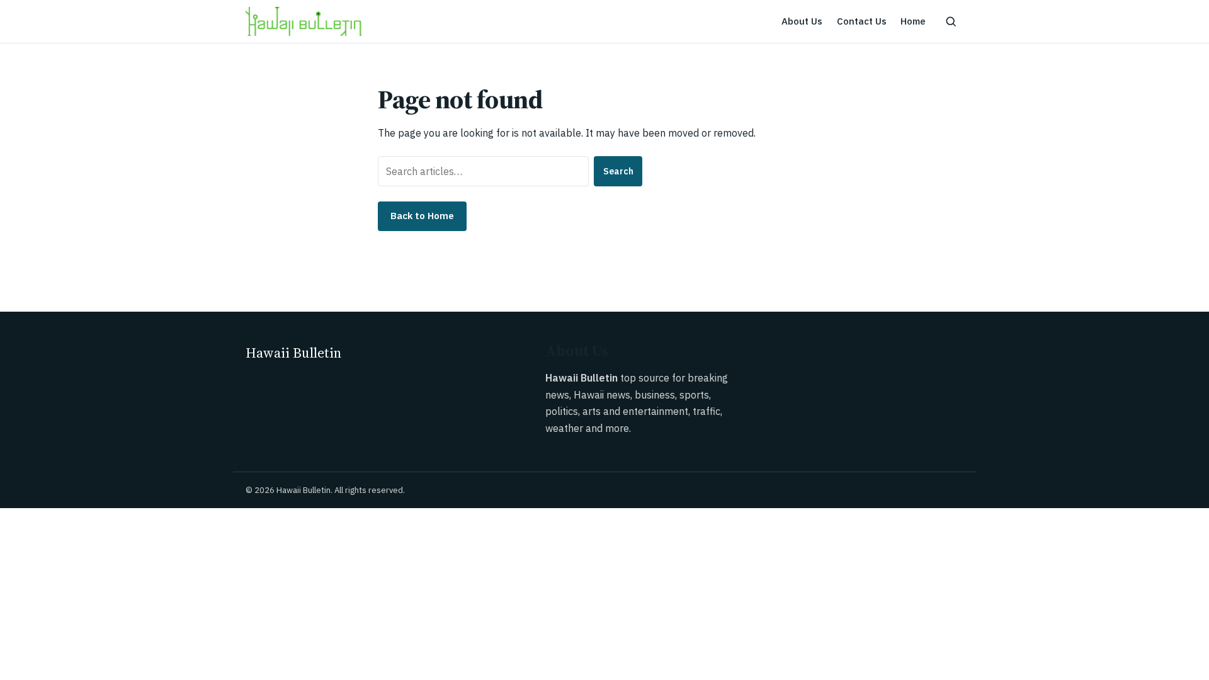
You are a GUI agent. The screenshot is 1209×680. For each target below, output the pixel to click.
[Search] (950, 21)
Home (913, 21)
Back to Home (422, 216)
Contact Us (862, 21)
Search (618, 171)
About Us (801, 21)
